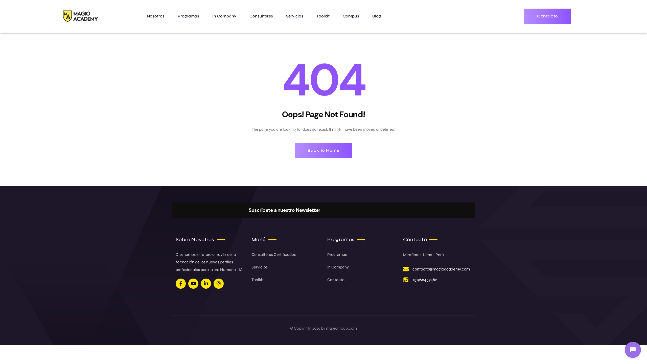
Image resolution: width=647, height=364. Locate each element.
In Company (338, 267)
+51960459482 (424, 279)
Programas (337, 254)
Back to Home (324, 150)
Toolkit (257, 279)
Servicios (259, 267)
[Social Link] (181, 284)
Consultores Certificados (273, 254)
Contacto (335, 279)
